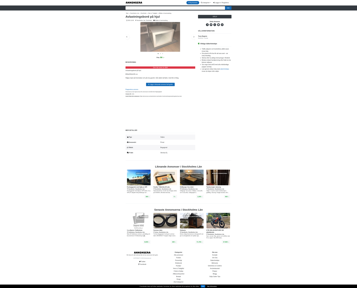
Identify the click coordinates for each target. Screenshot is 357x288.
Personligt (178, 260)
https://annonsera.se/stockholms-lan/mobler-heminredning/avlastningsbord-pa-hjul (161, 96)
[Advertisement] (160, 112)
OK (203, 286)
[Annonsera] (134, 3)
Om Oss (214, 257)
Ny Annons (193, 2)
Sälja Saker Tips (214, 276)
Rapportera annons (132, 89)
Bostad (178, 276)
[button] (158, 54)
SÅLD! (215, 16)
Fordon (178, 257)
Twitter (143, 261)
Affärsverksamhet (178, 274)
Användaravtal (215, 268)
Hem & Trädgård (178, 268)
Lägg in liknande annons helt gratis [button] (161, 84)
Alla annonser (178, 255)
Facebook (142, 264)
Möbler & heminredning (161, 20)
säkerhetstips (224, 69)
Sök (228, 8)
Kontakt (214, 255)
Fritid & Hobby (178, 271)
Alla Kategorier (178, 282)
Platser (214, 271)
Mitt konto (215, 263)
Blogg (215, 274)
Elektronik (178, 263)
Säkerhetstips (214, 260)
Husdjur (178, 266)
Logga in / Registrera (222, 2)
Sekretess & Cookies (215, 266)
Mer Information (212, 286)
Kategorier (206, 2)
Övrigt (178, 279)
